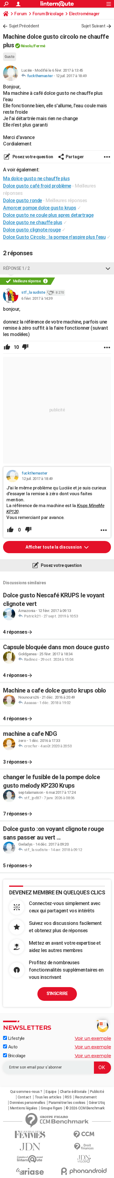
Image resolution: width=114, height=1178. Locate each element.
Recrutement (86, 1097)
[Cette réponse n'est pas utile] (25, 347)
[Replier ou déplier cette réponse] (108, 268)
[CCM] (84, 1134)
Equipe (51, 1092)
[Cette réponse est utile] (7, 347)
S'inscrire (57, 993)
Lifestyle (15, 1038)
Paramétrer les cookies (67, 1103)
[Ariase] (30, 1171)
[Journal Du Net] (30, 1147)
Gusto (10, 57)
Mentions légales (23, 1108)
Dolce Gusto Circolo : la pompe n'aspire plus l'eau (54, 237)
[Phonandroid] (84, 1171)
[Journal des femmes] (30, 1134)
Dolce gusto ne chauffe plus (32, 222)
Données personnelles (27, 1103)
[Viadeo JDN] (84, 1159)
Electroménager (84, 13)
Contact (24, 1097)
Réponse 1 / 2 (16, 268)
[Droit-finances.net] (84, 1147)
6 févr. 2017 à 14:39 (36, 298)
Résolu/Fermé (33, 46)
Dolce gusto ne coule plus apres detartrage (48, 215)
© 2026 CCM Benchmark (85, 1108)
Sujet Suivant (93, 25)
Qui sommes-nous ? (26, 1092)
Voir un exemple (93, 1038)
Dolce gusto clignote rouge (31, 230)
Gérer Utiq (97, 1103)
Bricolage (16, 1055)
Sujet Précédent (24, 25)
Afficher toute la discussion (54, 547)
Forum (20, 13)
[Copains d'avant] (30, 1159)
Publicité (97, 1092)
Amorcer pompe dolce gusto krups (39, 208)
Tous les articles (48, 1097)
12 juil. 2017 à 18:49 (71, 75)
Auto (12, 1047)
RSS (68, 1097)
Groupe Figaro (51, 1108)
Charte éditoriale (73, 1092)
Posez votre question (32, 156)
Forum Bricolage (48, 13)
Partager (75, 156)
